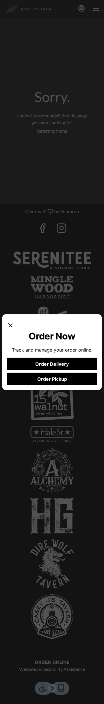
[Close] (10, 325)
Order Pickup (52, 379)
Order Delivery (52, 364)
